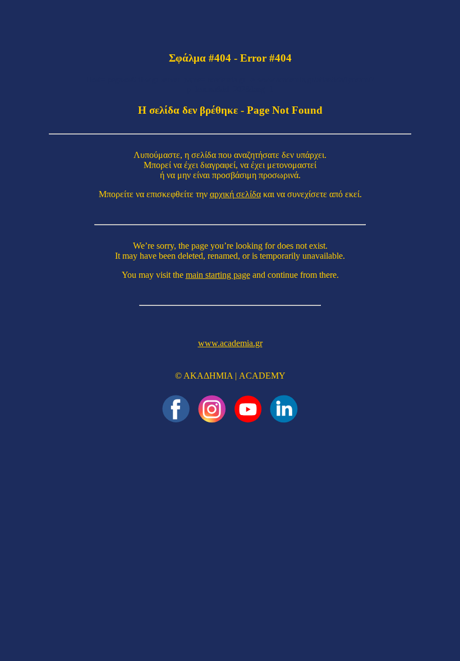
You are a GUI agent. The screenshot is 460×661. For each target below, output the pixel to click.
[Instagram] (212, 409)
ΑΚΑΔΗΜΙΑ (208, 375)
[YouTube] (248, 409)
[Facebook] (176, 409)
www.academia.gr (230, 343)
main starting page (218, 275)
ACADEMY (262, 375)
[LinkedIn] (284, 409)
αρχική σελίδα (235, 194)
